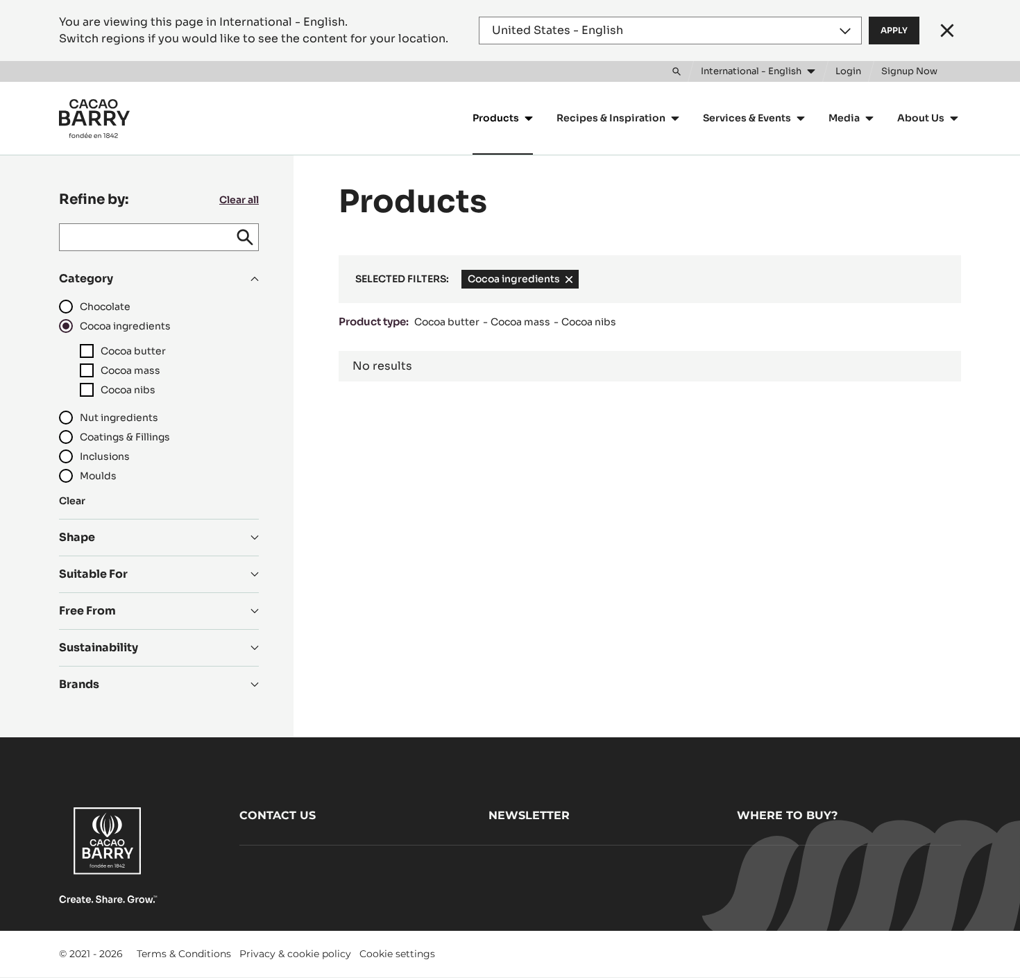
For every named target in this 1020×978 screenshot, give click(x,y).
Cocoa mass (520, 322)
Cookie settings (397, 953)
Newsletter (529, 815)
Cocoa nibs (588, 322)
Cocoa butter (446, 322)
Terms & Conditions (184, 953)
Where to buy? (787, 815)
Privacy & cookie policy (295, 953)
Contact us (277, 815)
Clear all (239, 200)
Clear (72, 501)
